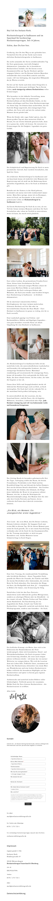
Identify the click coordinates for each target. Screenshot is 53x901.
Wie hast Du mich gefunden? (19, 771)
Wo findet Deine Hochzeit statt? (20, 787)
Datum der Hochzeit (16, 781)
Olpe (40, 401)
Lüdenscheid (29, 401)
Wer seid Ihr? (15, 792)
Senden (28, 804)
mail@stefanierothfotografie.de (19, 816)
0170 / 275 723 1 (13, 826)
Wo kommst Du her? (16, 776)
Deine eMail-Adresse (17, 761)
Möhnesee (11, 401)
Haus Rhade (34, 309)
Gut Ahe (28, 306)
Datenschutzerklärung (16, 894)
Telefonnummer (15, 766)
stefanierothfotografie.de (16, 836)
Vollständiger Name (16, 756)
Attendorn (20, 401)
